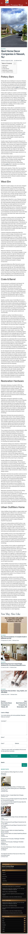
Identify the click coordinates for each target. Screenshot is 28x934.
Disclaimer (4, 878)
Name (3, 737)
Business (3, 922)
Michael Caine (19, 60)
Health (3, 929)
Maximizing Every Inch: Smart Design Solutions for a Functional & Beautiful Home (13, 664)
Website (17, 743)
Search (2, 762)
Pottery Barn (5, 65)
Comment (4, 721)
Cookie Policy (4, 880)
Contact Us (4, 874)
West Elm (5, 67)
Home (3, 918)
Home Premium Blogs (14, 5)
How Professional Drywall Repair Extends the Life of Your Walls (12, 912)
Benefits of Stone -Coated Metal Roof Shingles (12, 795)
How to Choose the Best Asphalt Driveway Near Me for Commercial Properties (13, 894)
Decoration (3, 48)
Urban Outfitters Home (8, 71)
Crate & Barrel (6, 68)
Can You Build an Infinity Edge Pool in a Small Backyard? (11, 886)
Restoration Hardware (8, 70)
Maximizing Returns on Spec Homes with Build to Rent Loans (12, 896)
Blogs (3, 920)
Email (2, 743)
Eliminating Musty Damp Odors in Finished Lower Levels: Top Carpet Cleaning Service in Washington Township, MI (13, 788)
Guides (3, 931)
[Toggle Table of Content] (14, 64)
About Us (3, 872)
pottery (17, 87)
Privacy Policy (4, 876)
